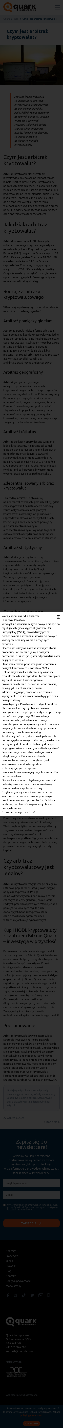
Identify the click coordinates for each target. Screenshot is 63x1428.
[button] (58, 617)
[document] (31, 714)
